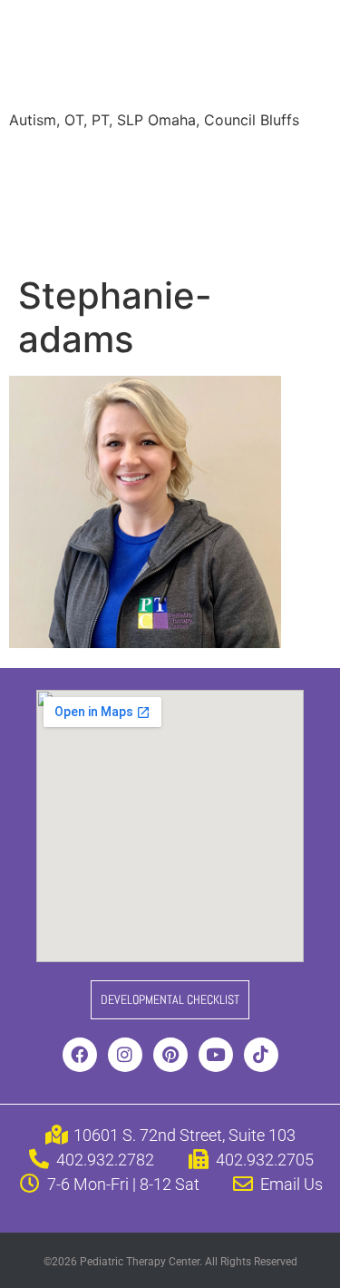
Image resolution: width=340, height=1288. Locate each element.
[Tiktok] (261, 1054)
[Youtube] (216, 1054)
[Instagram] (125, 1054)
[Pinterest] (170, 1054)
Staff (193, 161)
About (43, 161)
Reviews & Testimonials (102, 198)
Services (121, 161)
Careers (49, 234)
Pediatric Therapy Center (163, 58)
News (228, 198)
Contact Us (253, 234)
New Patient (145, 234)
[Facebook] (80, 1054)
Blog (290, 198)
